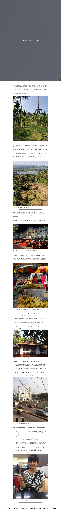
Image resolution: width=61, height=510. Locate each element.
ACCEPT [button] (54, 508)
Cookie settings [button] (49, 508)
